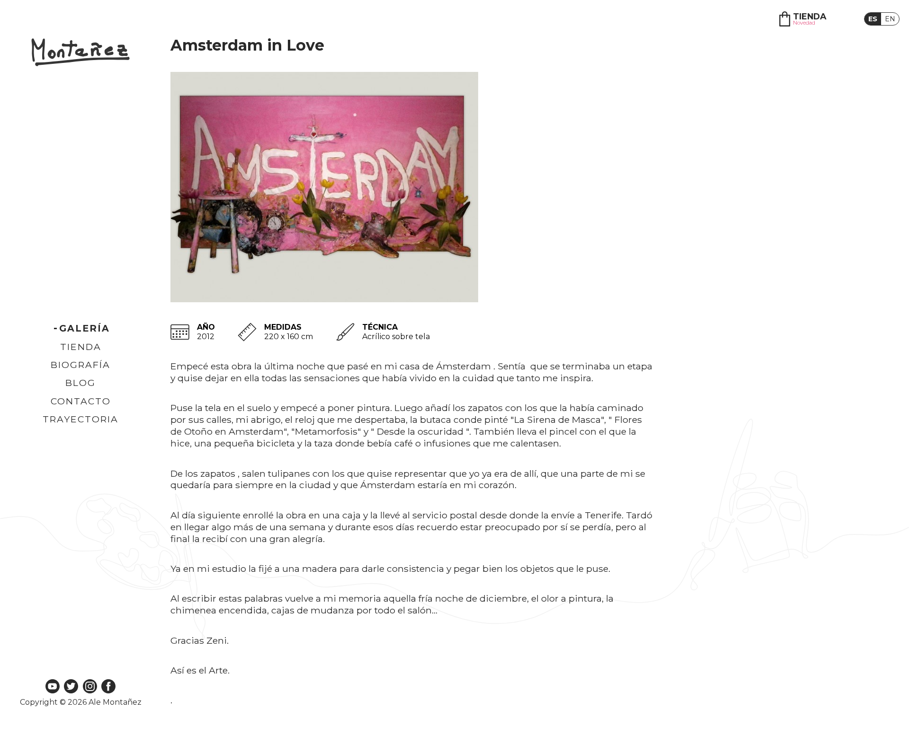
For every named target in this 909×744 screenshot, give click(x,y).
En (890, 19)
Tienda (80, 346)
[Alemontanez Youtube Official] (52, 687)
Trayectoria (80, 419)
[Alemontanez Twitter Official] (71, 687)
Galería (84, 328)
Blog (80, 382)
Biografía (80, 364)
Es (872, 19)
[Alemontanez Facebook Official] (108, 687)
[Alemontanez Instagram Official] (90, 687)
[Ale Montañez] (80, 53)
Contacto (81, 401)
